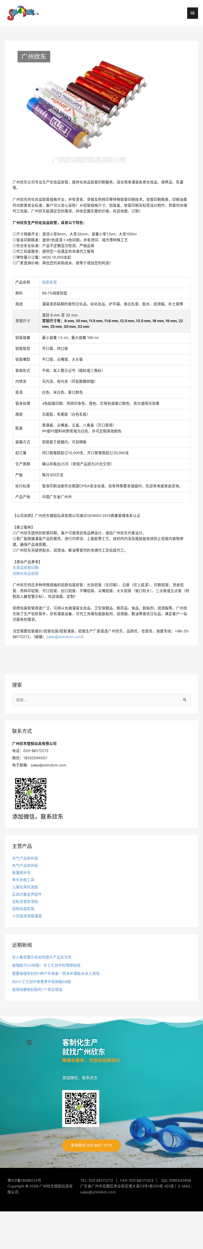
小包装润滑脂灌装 (27, 916)
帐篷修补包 (21, 872)
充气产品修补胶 (25, 858)
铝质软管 (49, 282)
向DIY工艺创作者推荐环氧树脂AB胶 (41, 982)
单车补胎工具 (23, 880)
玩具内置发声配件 (27, 894)
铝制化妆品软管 (26, 573)
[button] (29, 1042)
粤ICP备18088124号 (24, 1180)
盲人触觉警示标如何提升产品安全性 (42, 957)
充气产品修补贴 (25, 865)
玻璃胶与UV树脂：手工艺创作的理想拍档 (46, 965)
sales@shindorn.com (64, 637)
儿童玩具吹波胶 (25, 887)
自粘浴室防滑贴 (25, 901)
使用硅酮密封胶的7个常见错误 (37, 989)
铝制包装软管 (23, 909)
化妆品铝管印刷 (26, 567)
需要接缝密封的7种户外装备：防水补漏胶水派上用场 (56, 973)
